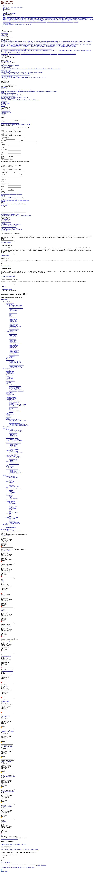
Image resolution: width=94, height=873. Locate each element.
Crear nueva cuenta (14, 123)
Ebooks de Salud (4, 76)
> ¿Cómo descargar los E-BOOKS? (20, 849)
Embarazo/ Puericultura (13, 76)
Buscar (2, 157)
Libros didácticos (46, 17)
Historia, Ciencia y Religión (56, 50)
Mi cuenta (3, 106)
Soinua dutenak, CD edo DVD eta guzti (17, 404)
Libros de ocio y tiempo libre (84, 19)
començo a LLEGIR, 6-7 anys (15, 387)
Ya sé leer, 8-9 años (15, 77)
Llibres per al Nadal (10, 381)
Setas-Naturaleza (29, 91)
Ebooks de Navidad (55, 68)
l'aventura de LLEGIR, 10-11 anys (16, 389)
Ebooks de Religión (17, 75)
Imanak (10, 409)
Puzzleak (11, 408)
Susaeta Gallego (6, 426)
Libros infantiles (11, 49)
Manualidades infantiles (75, 18)
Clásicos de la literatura (6, 61)
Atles (7, 383)
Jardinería (6, 96)
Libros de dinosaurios (37, 18)
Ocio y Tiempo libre (5, 93)
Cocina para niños (66, 18)
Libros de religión (51, 19)
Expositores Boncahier (24, 52)
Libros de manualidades (38, 20)
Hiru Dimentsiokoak (13, 407)
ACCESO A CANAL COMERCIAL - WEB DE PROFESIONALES (16, 124)
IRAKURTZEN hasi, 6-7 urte (15, 422)
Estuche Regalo (65, 50)
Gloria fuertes (6, 13)
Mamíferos (23, 91)
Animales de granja (43, 91)
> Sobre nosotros (4, 844)
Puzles (80, 17)
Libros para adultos (26, 49)
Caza (2, 92)
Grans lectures (9, 374)
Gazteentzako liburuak (11, 398)
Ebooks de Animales (5, 72)
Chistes (74, 17)
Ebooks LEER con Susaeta (12, 469)
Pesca (4, 92)
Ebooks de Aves (20, 72)
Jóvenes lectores (6, 10)
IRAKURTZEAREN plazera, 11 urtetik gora (18, 425)
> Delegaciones (11, 844)
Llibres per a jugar (10, 371)
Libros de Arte (15, 97)
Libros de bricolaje (48, 20)
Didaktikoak (8, 415)
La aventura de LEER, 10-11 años (44, 22)
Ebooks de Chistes (47, 68)
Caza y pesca (12, 50)
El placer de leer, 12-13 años (39, 77)
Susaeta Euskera (6, 396)
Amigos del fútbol (22, 203)
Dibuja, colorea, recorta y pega (10, 17)
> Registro (36, 849)
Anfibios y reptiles (17, 91)
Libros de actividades (84, 18)
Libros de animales (19, 18)
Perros (2, 91)
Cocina (2, 98)
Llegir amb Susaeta (10, 384)
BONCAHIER (18, 131)
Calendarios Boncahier (14, 52)
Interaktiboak (12, 403)
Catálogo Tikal (25, 200)
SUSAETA (4, 131)
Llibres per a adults (10, 394)
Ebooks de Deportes (5, 73)
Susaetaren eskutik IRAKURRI (13, 419)
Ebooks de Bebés (15, 65)
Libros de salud (65, 20)
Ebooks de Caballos (28, 72)
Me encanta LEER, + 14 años (71, 22)
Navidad (77, 17)
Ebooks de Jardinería (5, 71)
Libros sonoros (61, 17)
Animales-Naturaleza (5, 50)
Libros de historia (37, 19)
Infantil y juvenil (9, 429)
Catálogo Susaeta (18, 200)
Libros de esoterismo (13, 345)
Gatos (37, 91)
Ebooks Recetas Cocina (6, 70)
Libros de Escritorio (5, 52)
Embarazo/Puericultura (17, 94)
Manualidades (12, 96)
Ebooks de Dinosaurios (38, 72)
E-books (5, 15)
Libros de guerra (58, 19)
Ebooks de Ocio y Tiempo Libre (16, 73)
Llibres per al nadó (10, 370)
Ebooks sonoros (39, 68)
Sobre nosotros (4, 101)
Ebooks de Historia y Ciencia (7, 75)
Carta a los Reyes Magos (12, 203)
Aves (11, 91)
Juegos (14, 93)
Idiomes (7, 376)
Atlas (2, 65)
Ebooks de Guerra (26, 75)
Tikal (8, 15)
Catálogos (11, 529)
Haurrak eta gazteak (10, 399)
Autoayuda (10, 94)
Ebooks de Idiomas (7, 65)
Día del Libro (3, 203)
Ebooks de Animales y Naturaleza (13, 443)
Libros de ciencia (30, 19)
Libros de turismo (74, 19)
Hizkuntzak (8, 417)
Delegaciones (3, 102)
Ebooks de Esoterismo (28, 73)
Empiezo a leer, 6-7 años (6, 77)
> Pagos (10, 849)
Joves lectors (9, 393)
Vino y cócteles (14, 19)
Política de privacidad (5, 867)
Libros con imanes (86, 17)
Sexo (33, 50)
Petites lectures (9, 382)
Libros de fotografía (13, 20)
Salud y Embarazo (10, 461)
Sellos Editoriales (7, 23)
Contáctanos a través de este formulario (9, 839)
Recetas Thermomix (22, 19)
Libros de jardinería (29, 20)
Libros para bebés (7, 8)
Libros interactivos (54, 17)
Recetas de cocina (7, 19)
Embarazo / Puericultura (73, 20)
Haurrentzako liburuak (11, 397)
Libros (4, 5)
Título (7, 530)
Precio (11, 530)
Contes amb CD (9, 372)
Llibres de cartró (9, 378)
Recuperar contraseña (5, 123)
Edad (20, 530)
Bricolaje (2, 96)
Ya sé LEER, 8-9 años (32, 22)
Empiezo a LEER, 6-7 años (21, 22)
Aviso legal (22, 867)
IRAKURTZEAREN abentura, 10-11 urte (18, 424)
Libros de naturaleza (27, 18)
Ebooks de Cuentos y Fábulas (7, 68)
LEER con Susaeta (47, 49)
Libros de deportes (66, 19)
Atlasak (7, 418)
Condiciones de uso (15, 867)
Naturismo (3, 94)
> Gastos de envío (4, 849)
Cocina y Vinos (72, 50)
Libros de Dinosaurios (52, 91)
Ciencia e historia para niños (55, 18)
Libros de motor (21, 20)
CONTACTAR (4, 104)
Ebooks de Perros (13, 72)
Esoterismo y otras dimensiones (15, 90)
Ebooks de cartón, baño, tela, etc (20, 68)
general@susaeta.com (41, 865)
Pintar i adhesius (9, 377)
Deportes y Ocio (9, 450)
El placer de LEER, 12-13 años (58, 22)
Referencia (15, 530)
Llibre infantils (9, 392)
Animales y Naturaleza (57, 20)
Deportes (11, 93)
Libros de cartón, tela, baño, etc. (36, 17)
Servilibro (5, 871)
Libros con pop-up (13, 319)
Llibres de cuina (9, 379)
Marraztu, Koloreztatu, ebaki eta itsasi (17, 405)
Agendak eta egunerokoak (14, 410)
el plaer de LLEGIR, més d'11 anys (16, 391)
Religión (10, 97)
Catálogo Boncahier (10, 200)
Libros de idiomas (45, 18)
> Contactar (23, 844)
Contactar (3, 195)
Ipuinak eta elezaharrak (14, 402)
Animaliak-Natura (10, 414)
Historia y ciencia (4, 97)
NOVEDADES (4, 299)
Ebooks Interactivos (32, 68)
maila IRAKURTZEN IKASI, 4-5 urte (17, 420)
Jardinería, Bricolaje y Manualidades (42, 50)
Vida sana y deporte (19, 50)
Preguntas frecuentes (5, 103)
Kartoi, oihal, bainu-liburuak (15, 400)
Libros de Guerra (79, 50)
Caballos (34, 91)
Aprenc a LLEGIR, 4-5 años (15, 386)
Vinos (5, 98)
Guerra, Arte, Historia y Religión (13, 456)
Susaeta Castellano (7, 301)
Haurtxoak (11, 412)
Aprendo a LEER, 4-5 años (9, 22)
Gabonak (8, 413)
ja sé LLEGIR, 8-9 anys (14, 388)
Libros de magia (11, 18)
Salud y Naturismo (28, 50)
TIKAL (11, 131)
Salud (6, 94)
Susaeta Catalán (6, 368)
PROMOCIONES (5, 529)
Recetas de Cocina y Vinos (12, 438)
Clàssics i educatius (10, 373)
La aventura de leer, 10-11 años (26, 77)
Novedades (3, 200)
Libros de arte (44, 19)
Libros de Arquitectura (23, 97)
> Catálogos (17, 844)
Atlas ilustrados (12, 13)
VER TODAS (4, 201)
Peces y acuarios (6, 91)
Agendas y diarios (68, 17)
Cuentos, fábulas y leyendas (23, 17)
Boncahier (11, 15)
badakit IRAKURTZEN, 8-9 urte (16, 423)
